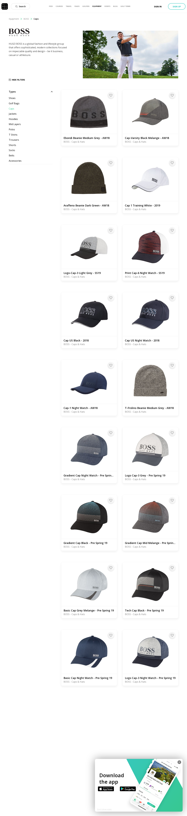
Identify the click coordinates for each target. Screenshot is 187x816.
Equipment (14, 18)
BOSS (26, 18)
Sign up (177, 6)
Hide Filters (18, 79)
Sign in (158, 6)
